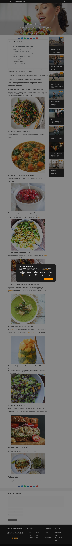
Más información (47, 269)
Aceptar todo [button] (48, 278)
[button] (23, 278)
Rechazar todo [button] (38, 278)
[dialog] (36, 273)
